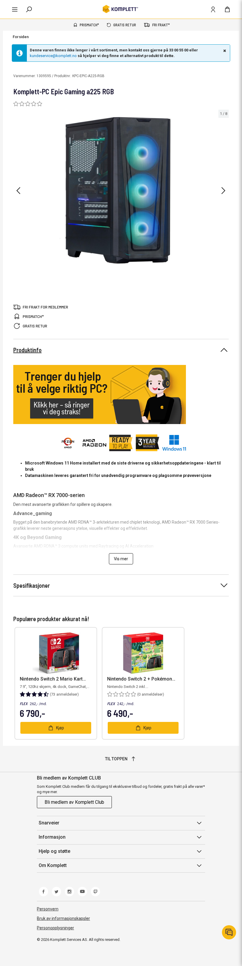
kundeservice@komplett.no (53, 55)
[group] (121, 189)
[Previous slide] (18, 190)
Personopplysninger (55, 928)
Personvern (47, 909)
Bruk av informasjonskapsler (63, 918)
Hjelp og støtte (54, 851)
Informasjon (52, 837)
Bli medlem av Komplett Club (74, 802)
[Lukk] (224, 50)
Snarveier (49, 823)
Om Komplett (53, 865)
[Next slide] (223, 190)
